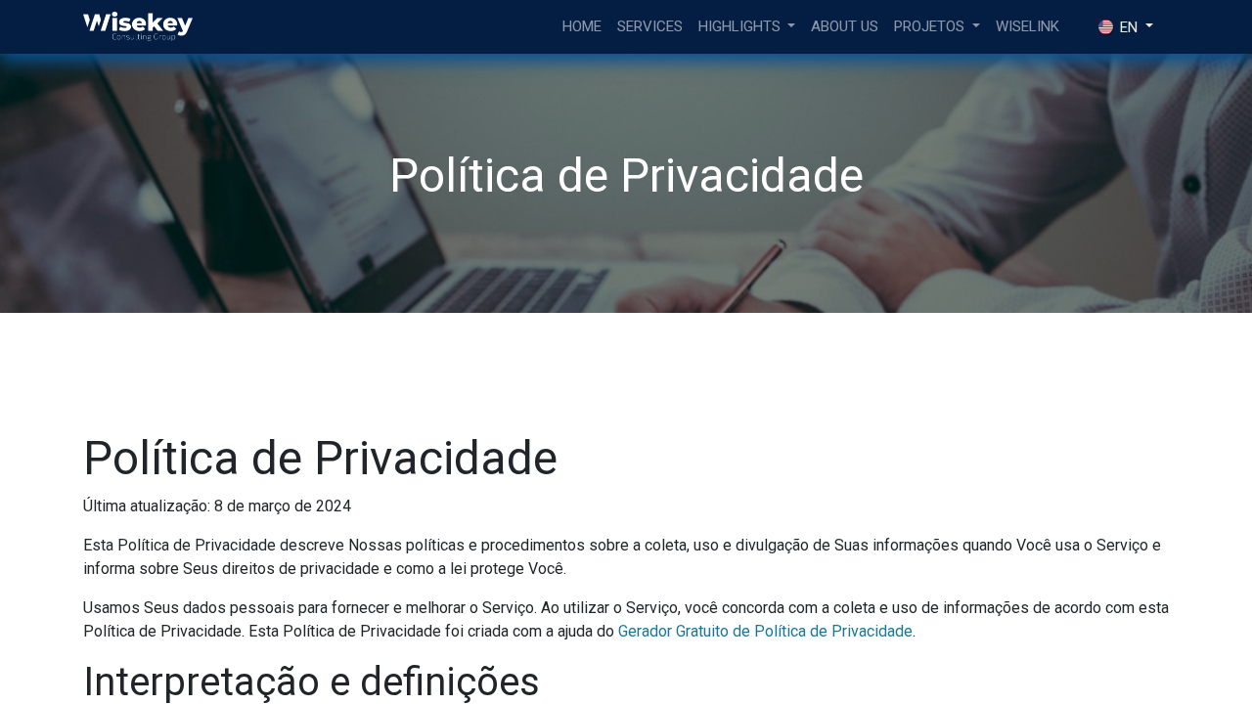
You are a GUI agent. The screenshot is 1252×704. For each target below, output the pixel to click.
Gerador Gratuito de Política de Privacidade (765, 631)
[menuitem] (582, 27)
